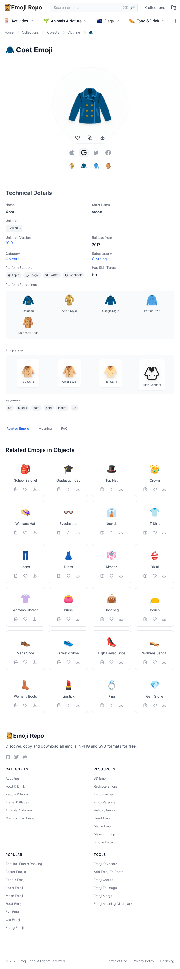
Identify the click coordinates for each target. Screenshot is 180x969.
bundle (22, 407)
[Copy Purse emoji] (59, 619)
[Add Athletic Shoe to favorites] (68, 662)
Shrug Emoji (15, 928)
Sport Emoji (14, 888)
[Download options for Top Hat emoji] (121, 489)
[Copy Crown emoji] (145, 489)
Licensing (167, 961)
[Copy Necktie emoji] (102, 532)
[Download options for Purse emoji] (78, 619)
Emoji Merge (103, 896)
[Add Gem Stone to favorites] (154, 705)
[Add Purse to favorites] (68, 619)
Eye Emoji (13, 912)
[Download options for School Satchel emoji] (34, 489)
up (74, 407)
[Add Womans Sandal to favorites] (154, 662)
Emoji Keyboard (105, 864)
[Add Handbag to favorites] (111, 619)
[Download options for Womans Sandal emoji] (164, 662)
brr (9, 407)
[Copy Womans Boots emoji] (16, 705)
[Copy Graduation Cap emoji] (59, 489)
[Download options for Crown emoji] (164, 489)
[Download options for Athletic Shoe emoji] (78, 662)
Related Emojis (18, 428)
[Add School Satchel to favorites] (25, 489)
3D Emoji (100, 778)
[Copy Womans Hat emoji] (16, 532)
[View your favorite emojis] (173, 7)
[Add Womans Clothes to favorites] (25, 619)
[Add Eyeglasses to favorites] (68, 532)
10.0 (9, 242)
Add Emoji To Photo (109, 872)
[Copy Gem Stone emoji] (145, 705)
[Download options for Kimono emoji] (121, 575)
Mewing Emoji (104, 834)
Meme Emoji (103, 826)
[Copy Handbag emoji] (102, 619)
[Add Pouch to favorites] (154, 619)
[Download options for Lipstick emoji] (78, 705)
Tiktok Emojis (104, 794)
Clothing (99, 258)
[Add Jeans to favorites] (25, 575)
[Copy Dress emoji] (59, 575)
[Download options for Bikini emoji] (164, 575)
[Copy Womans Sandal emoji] (145, 662)
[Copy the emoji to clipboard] (90, 138)
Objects (12, 258)
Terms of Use (117, 961)
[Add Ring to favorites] (111, 705)
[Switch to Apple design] (71, 152)
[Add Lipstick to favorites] (68, 705)
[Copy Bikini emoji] (145, 575)
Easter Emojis (16, 872)
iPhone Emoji (103, 842)
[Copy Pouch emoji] (145, 619)
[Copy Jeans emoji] (16, 575)
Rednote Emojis (105, 786)
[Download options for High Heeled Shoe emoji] (121, 662)
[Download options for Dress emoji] (78, 575)
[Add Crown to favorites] (154, 489)
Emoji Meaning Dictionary (113, 904)
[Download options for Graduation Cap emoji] (78, 489)
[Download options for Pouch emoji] (164, 619)
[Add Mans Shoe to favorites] (25, 662)
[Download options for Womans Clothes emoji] (34, 619)
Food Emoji (14, 904)
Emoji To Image (105, 888)
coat (36, 407)
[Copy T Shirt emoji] (145, 532)
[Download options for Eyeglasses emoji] (78, 532)
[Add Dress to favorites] (68, 575)
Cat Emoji (13, 920)
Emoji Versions (104, 802)
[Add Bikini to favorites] (154, 575)
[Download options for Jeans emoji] (34, 575)
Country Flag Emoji (20, 818)
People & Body (17, 794)
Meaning (45, 428)
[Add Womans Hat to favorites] (25, 532)
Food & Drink (15, 786)
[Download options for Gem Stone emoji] (164, 705)
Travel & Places (17, 802)
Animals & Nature (19, 810)
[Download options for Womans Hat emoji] (34, 532)
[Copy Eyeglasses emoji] (59, 532)
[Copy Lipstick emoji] (59, 705)
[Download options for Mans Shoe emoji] (34, 662)
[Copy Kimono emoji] (102, 575)
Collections (155, 7)
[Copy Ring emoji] (102, 705)
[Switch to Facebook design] (108, 152)
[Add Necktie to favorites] (111, 532)
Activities (12, 778)
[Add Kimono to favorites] (111, 575)
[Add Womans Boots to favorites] (25, 705)
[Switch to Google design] (84, 152)
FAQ (64, 428)
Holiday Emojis (105, 810)
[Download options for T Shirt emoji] (164, 532)
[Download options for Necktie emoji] (121, 532)
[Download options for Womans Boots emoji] (34, 705)
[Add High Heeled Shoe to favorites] (111, 662)
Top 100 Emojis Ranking (24, 864)
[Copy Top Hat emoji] (102, 489)
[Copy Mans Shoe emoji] (16, 662)
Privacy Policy (143, 961)
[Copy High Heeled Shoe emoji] (102, 662)
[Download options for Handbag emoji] (121, 619)
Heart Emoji (102, 818)
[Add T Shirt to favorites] (154, 532)
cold (49, 407)
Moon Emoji (14, 896)
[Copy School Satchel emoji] (16, 489)
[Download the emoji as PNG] (102, 138)
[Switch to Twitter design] (96, 152)
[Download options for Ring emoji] (121, 705)
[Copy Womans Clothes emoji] (16, 619)
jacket (62, 407)
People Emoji (15, 880)
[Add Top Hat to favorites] (111, 489)
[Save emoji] (77, 138)
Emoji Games (103, 880)
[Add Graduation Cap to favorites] (68, 489)
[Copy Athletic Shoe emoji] (59, 662)
